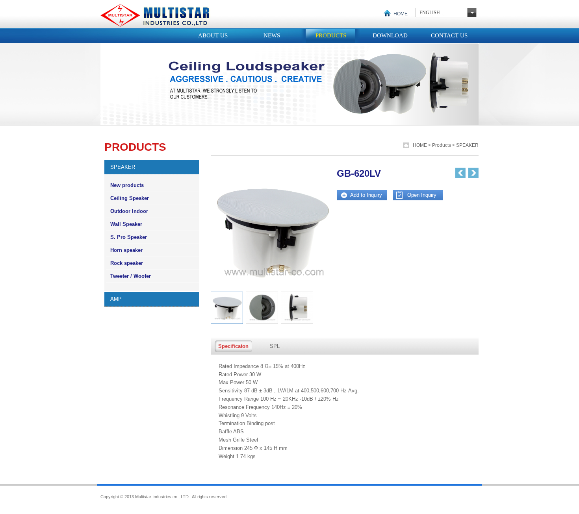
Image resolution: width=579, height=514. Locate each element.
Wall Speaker (126, 224)
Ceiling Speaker (129, 198)
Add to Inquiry (366, 195)
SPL (275, 346)
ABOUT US (213, 35)
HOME (400, 14)
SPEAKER (467, 145)
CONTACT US (449, 35)
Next (473, 173)
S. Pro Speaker (128, 237)
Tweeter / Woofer (130, 276)
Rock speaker (126, 263)
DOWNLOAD (390, 35)
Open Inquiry (421, 195)
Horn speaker (126, 250)
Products (442, 145)
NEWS (272, 35)
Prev (460, 173)
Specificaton (233, 346)
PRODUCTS (330, 35)
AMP (116, 299)
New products (127, 185)
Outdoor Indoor (129, 211)
